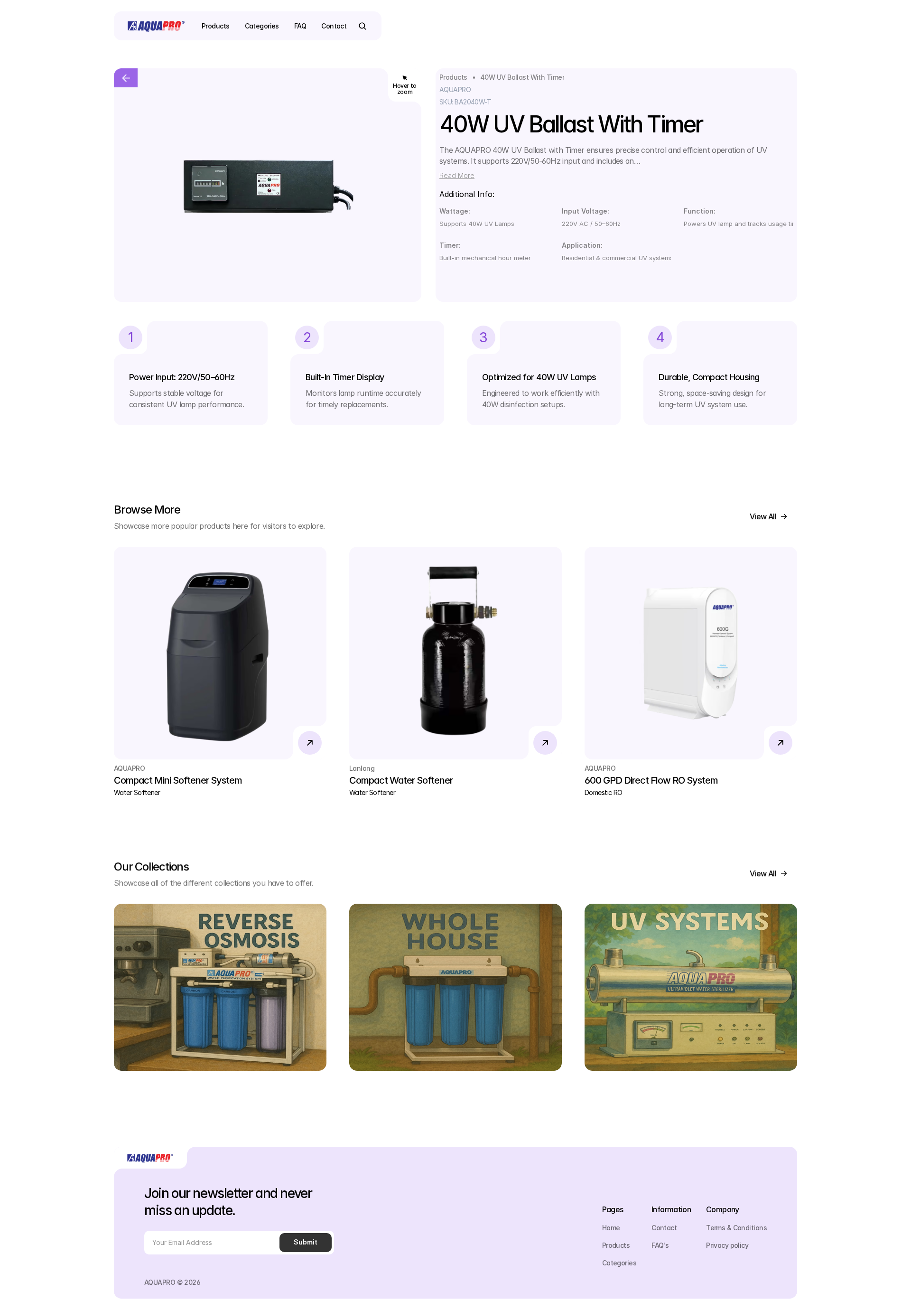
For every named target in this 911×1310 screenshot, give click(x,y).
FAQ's (660, 1245)
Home (611, 1228)
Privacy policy (727, 1245)
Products (453, 77)
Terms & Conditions (736, 1228)
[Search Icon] (362, 26)
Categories (619, 1263)
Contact (664, 1228)
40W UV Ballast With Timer (522, 77)
